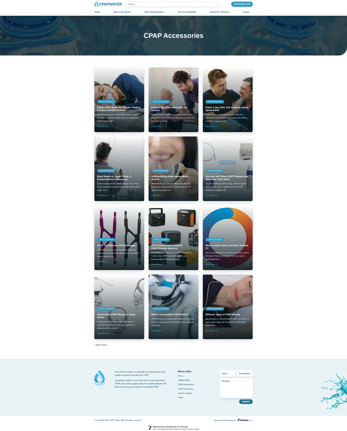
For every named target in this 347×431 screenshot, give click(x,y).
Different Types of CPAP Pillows (222, 314)
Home (97, 12)
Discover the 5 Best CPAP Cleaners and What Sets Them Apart (226, 177)
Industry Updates (219, 12)
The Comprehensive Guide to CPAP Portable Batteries (167, 246)
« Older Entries (100, 345)
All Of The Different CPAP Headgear (116, 245)
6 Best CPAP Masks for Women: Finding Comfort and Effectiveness (118, 109)
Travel (246, 12)
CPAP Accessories (186, 12)
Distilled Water (122, 12)
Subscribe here (242, 4)
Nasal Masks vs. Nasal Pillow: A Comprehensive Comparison (114, 177)
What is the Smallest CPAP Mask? (169, 314)
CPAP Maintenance (154, 12)
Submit (246, 401)
